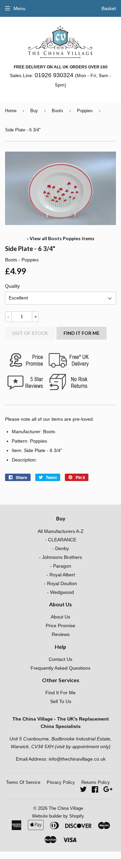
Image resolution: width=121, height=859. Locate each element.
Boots (57, 110)
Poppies (85, 110)
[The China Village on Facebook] (94, 790)
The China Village (66, 808)
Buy (34, 110)
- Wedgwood (60, 592)
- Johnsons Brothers (60, 557)
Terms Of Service (23, 782)
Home (10, 110)
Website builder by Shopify (58, 816)
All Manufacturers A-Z (61, 531)
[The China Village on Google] (108, 790)
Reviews (61, 634)
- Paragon (60, 566)
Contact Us (60, 659)
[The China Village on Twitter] (83, 790)
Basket (109, 8)
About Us (60, 616)
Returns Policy (95, 782)
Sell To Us (60, 701)
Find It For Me (81, 333)
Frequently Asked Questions (60, 668)
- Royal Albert (60, 574)
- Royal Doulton (60, 583)
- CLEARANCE (60, 539)
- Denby (60, 548)
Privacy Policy (61, 782)
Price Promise (60, 625)
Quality (12, 286)
